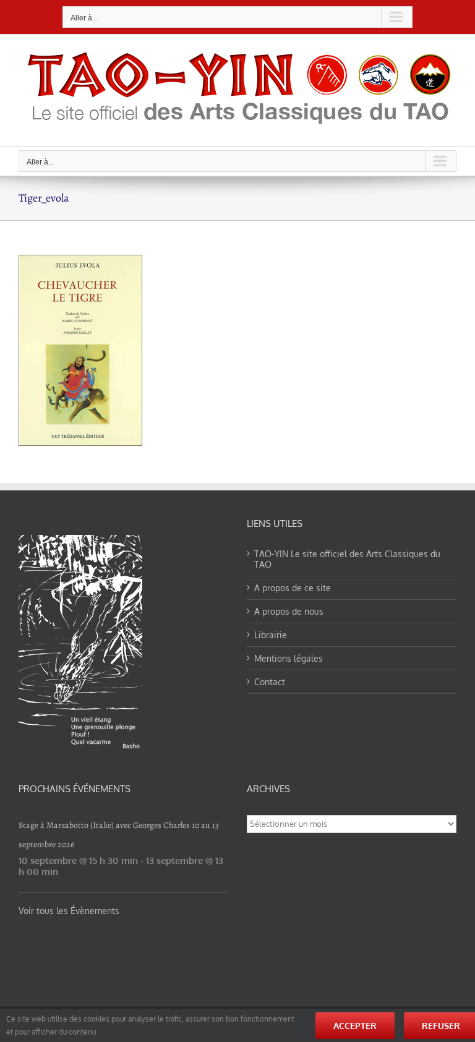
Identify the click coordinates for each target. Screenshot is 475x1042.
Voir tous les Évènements (69, 910)
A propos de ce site (292, 588)
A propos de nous (288, 611)
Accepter (355, 1025)
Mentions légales (288, 658)
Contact (269, 682)
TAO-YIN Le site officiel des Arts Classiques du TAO (347, 559)
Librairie (270, 635)
